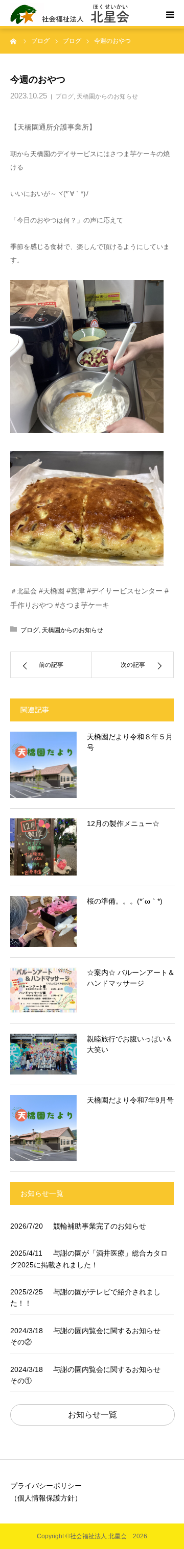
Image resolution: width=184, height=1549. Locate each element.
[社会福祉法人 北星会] (73, 15)
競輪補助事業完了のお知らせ (78, 1226)
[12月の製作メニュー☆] (43, 847)
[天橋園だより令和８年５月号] (43, 765)
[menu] (169, 14)
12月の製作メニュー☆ (123, 823)
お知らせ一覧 (92, 1414)
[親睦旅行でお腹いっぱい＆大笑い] (43, 1054)
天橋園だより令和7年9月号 (130, 1100)
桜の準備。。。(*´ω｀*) (125, 901)
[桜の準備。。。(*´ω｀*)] (43, 921)
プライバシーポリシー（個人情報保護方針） (46, 1492)
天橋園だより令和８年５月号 (130, 742)
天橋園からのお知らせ (107, 96)
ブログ (64, 96)
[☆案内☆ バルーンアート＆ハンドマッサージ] (43, 990)
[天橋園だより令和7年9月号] (43, 1128)
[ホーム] (13, 40)
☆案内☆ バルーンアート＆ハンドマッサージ (131, 977)
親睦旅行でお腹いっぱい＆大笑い (130, 1044)
